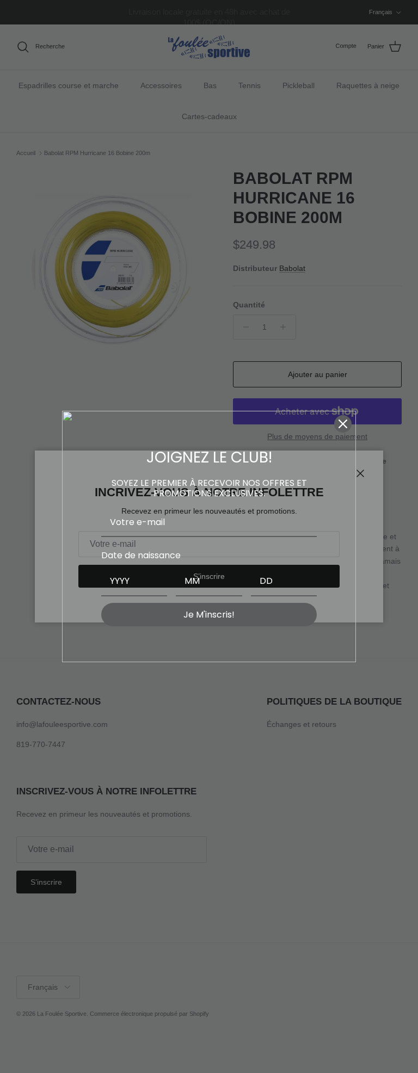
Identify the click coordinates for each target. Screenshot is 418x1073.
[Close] (343, 424)
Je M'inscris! (209, 614)
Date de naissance (141, 555)
